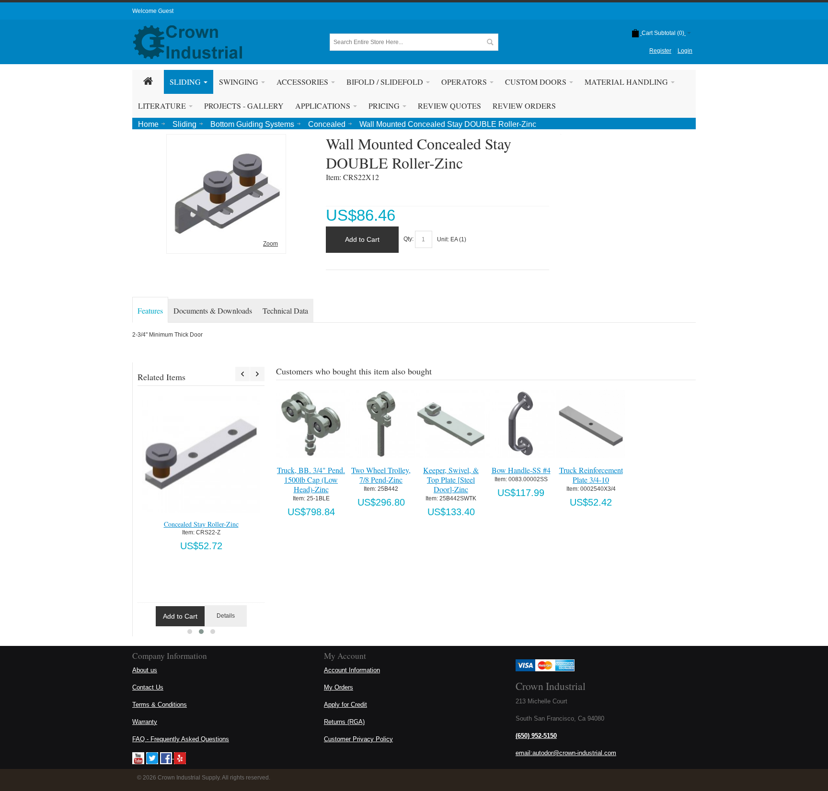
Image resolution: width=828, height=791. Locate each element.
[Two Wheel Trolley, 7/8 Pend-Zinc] (380, 424)
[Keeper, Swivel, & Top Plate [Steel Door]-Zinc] (450, 424)
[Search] (489, 42)
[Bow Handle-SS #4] (520, 424)
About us (144, 670)
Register (660, 50)
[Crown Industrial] (187, 42)
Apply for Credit (345, 704)
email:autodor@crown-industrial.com (566, 753)
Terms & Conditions (159, 704)
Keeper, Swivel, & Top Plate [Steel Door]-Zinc (451, 479)
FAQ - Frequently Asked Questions (180, 739)
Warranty (144, 721)
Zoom (270, 243)
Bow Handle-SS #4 (521, 470)
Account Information (352, 670)
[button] (190, 631)
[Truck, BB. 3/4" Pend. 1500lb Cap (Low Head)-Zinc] (310, 424)
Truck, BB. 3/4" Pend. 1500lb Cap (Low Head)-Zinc (311, 479)
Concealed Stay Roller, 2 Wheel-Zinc (201, 524)
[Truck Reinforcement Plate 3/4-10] (590, 424)
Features (150, 310)
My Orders (338, 687)
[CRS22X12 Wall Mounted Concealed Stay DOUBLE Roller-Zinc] (226, 141)
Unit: (443, 239)
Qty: (408, 239)
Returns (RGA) (344, 721)
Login (685, 50)
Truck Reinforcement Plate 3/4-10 (591, 475)
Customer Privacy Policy (358, 739)
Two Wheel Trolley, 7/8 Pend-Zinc (381, 475)
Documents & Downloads (212, 310)
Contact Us (147, 687)
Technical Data (285, 310)
